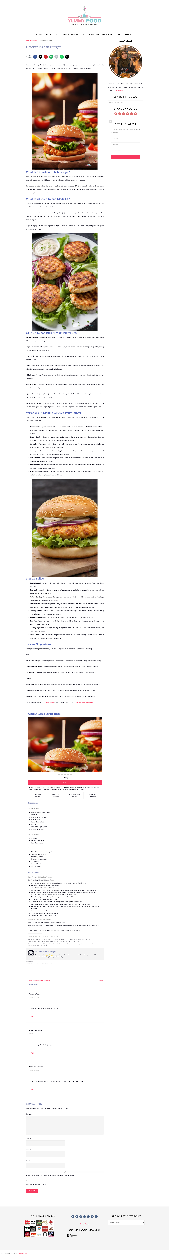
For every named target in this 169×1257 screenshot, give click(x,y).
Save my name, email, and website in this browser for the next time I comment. (50, 1175)
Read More (119, 91)
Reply (32, 1016)
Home (27, 40)
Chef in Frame (49, 702)
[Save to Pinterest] (46, 57)
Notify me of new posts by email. (36, 1184)
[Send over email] (51, 57)
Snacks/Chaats (34, 40)
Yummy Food (84, 15)
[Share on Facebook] (35, 57)
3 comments (36, 970)
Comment (29, 1114)
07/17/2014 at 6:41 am (34, 1034)
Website (28, 1161)
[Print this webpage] (56, 57)
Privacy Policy (84, 1224)
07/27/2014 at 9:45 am (34, 1070)
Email (28, 1150)
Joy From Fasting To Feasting (85, 702)
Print (65, 782)
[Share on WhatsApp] (62, 57)
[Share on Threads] (67, 57)
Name (28, 1139)
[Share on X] (40, 57)
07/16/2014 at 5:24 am (34, 997)
